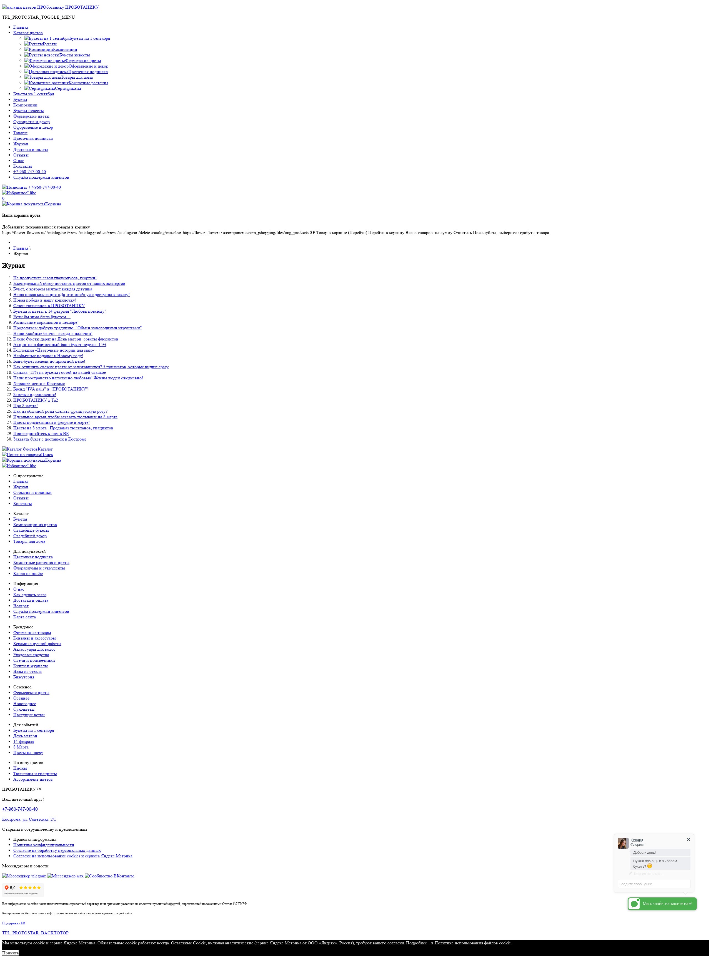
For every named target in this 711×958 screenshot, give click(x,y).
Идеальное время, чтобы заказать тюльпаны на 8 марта (65, 416)
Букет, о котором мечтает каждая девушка (52, 289)
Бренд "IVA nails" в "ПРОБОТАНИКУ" (50, 389)
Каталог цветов (28, 32)
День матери (25, 735)
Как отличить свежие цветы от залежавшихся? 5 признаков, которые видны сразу (91, 366)
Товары (20, 132)
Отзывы (21, 155)
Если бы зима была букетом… (42, 316)
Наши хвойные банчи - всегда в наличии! (52, 333)
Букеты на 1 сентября (33, 93)
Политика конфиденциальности (43, 844)
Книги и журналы (30, 665)
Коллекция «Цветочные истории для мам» (53, 350)
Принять (10, 952)
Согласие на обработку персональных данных (57, 850)
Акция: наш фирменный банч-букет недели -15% (59, 344)
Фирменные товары (32, 632)
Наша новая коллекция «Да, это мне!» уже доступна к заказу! (71, 294)
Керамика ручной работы (37, 643)
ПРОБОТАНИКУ (81, 7)
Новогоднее (24, 703)
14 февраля (23, 741)
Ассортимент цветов (33, 779)
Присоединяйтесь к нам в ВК (41, 433)
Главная (20, 27)
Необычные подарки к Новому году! (48, 355)
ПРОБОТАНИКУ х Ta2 (35, 400)
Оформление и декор (33, 127)
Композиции (25, 105)
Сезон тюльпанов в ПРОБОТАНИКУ (49, 305)
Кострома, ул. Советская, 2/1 (29, 819)
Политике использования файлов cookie (473, 942)
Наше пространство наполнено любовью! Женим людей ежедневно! (78, 377)
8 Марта (21, 747)
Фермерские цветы (31, 116)
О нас (18, 160)
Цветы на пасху (28, 752)
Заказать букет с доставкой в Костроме (49, 439)
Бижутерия (23, 677)
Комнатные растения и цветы (41, 562)
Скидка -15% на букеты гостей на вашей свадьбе (59, 372)
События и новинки (32, 492)
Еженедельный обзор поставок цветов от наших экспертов (69, 283)
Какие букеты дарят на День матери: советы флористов (65, 339)
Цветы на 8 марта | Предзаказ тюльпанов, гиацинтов (63, 428)
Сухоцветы (23, 709)
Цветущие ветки (29, 714)
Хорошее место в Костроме (39, 383)
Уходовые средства (31, 654)
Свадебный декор (30, 535)
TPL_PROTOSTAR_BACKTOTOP (35, 932)
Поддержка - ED (13, 923)
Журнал (20, 143)
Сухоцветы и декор (31, 121)
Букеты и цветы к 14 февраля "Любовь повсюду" (59, 311)
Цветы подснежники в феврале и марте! (51, 422)
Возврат (21, 605)
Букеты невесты (28, 110)
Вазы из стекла (27, 671)
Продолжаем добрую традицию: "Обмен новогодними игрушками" (77, 327)
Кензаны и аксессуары (34, 638)
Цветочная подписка (33, 138)
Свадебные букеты (31, 530)
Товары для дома (29, 541)
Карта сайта (24, 616)
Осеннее (21, 698)
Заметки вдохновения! (34, 394)
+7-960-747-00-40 (29, 171)
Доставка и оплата (30, 149)
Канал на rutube (28, 573)
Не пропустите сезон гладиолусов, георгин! (55, 277)
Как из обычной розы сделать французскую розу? (60, 411)
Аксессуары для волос (34, 649)
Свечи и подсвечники (34, 660)
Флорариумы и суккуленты (39, 568)
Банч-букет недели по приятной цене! (49, 361)
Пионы (20, 768)
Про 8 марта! (25, 405)
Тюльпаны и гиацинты (35, 773)
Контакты (22, 166)
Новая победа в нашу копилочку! (44, 300)
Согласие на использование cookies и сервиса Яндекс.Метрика (72, 856)
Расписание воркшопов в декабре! (46, 322)
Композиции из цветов (35, 524)
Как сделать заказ (29, 594)
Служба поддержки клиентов (41, 177)
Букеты (20, 99)
